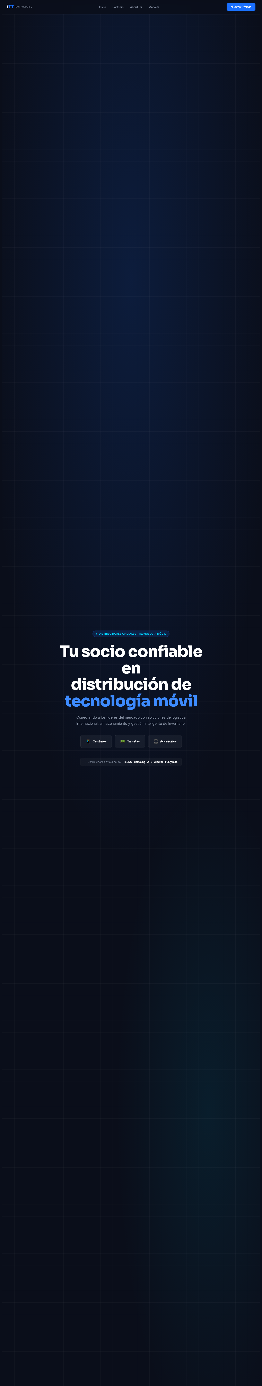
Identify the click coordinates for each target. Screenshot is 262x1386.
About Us (136, 7)
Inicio (102, 7)
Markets (154, 7)
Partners (118, 7)
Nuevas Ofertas (241, 7)
